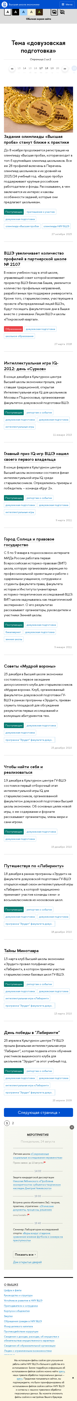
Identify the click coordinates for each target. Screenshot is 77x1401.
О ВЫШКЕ (11, 1285)
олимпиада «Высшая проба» (22, 226)
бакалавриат (13, 632)
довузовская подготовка (20, 219)
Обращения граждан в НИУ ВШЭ (23, 1321)
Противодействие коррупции (21, 1331)
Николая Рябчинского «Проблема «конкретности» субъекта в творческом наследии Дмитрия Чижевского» (37, 1184)
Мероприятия (38, 1135)
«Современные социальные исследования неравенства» (37, 1155)
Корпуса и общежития (17, 1311)
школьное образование (20, 336)
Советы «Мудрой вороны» (30, 666)
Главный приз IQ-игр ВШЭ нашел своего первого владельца (36, 456)
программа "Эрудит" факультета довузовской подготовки (30, 740)
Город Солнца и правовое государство (29, 542)
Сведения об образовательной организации (29, 1345)
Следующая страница (37, 1112)
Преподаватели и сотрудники (21, 1305)
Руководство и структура (18, 1295)
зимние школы (14, 639)
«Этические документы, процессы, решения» (33, 1207)
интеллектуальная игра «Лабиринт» (27, 998)
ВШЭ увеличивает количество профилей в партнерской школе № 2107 (35, 258)
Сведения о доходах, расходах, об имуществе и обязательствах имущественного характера (31, 1338)
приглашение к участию (41, 212)
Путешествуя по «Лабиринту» (34, 866)
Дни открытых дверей (27, 1262)
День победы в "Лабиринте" (32, 1032)
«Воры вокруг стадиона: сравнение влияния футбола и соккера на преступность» (38, 1236)
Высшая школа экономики (24, 4)
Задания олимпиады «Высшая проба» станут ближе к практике (36, 139)
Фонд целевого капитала (18, 1326)
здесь (62, 1371)
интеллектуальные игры (20, 426)
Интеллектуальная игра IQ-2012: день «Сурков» (31, 366)
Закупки (8, 1316)
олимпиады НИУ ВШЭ (56, 226)
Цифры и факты (13, 1290)
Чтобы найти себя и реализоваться (23, 769)
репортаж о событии (39, 412)
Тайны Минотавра (21, 950)
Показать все (24, 1254)
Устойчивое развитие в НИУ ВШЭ (23, 1300)
